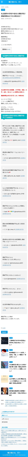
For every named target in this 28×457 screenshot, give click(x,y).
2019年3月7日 (7, 196)
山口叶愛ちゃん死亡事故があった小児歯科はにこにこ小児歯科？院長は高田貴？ (17, 381)
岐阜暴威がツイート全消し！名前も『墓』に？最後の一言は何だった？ (17, 355)
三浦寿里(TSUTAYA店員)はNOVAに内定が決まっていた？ (17, 343)
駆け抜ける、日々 (15, 2)
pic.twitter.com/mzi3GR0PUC (11, 77)
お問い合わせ (5, 419)
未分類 (4, 328)
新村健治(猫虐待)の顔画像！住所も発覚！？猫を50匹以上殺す (18, 393)
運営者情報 (5, 422)
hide (8, 49)
